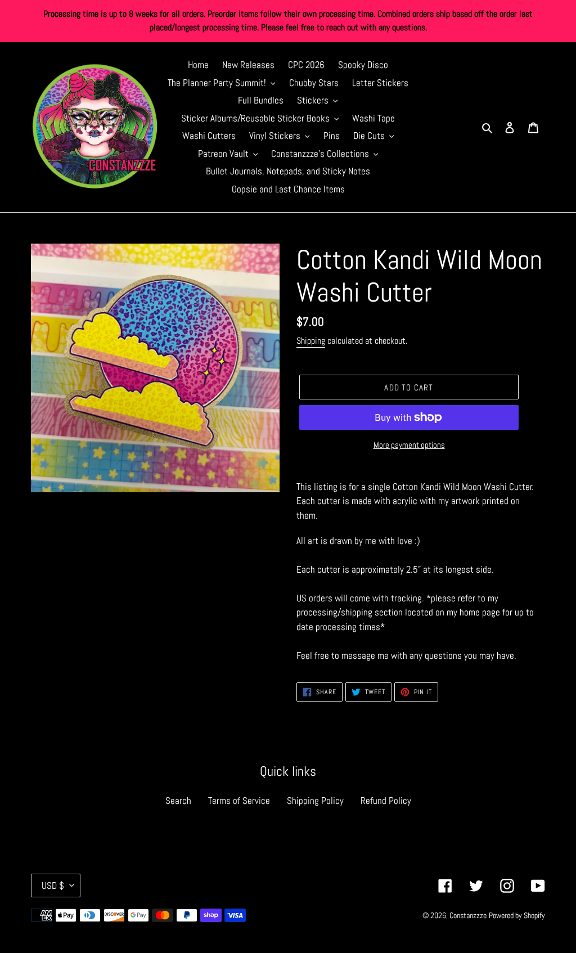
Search (178, 800)
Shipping (310, 341)
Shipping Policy (315, 800)
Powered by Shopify (517, 915)
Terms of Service (239, 800)
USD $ (53, 885)
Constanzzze (468, 915)
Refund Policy (386, 800)
